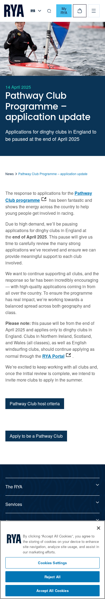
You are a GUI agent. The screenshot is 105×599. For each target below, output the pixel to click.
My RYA (64, 10)
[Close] (98, 528)
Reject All (52, 576)
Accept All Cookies (52, 590)
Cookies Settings (52, 562)
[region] (52, 559)
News (9, 173)
